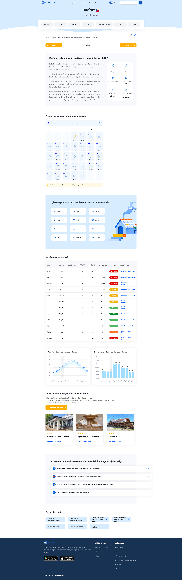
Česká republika (71, 3)
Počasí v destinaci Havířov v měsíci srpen (98, 519)
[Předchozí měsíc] (49, 123)
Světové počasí (93, 3)
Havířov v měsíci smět (128, 295)
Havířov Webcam (53, 527)
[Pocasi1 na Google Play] (51, 558)
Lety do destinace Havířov (55, 407)
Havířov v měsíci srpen (128, 314)
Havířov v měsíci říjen (128, 326)
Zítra (134, 24)
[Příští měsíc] (100, 123)
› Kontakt (118, 569)
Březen (54, 45)
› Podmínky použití (121, 556)
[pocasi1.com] (48, 2)
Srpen (74, 24)
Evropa (82, 3)
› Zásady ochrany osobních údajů (125, 560)
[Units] (111, 3)
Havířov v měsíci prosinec (126, 338)
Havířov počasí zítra (76, 527)
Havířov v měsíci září (127, 320)
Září (88, 24)
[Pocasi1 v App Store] (67, 558)
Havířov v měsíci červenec (126, 307)
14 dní (60, 24)
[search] (140, 2)
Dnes (120, 24)
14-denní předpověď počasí (54, 519)
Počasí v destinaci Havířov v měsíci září (120, 519)
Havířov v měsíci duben (128, 289)
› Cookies (118, 564)
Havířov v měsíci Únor (128, 277)
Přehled (46, 24)
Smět (127, 45)
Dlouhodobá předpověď (104, 24)
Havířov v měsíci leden (128, 271)
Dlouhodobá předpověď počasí (76, 519)
